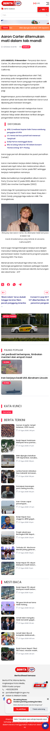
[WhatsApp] (14, 284)
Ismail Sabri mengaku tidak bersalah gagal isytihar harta (25, 619)
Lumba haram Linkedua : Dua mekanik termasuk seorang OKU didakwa (26, 472)
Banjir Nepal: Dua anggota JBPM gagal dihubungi (25, 518)
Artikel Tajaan (9, 316)
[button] (47, 3)
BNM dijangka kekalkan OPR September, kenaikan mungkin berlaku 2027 (27, 457)
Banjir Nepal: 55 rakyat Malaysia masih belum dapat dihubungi (25, 564)
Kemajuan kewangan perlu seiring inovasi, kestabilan (25, 487)
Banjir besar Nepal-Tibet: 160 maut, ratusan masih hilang (26, 649)
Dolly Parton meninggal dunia (19, 142)
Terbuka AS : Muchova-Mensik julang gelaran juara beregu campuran (26, 548)
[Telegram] (20, 284)
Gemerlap (26, 47)
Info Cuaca (9, 9)
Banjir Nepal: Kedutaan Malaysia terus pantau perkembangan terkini (25, 441)
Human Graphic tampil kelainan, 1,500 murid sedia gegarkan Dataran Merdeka (26, 426)
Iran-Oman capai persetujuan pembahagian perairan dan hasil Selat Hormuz (26, 503)
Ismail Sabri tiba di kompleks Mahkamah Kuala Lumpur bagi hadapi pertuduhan (25, 634)
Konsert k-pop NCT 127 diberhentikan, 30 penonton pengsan (39, 300)
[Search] (47, 15)
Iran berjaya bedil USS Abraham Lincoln (24, 377)
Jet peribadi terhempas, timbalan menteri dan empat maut (21, 356)
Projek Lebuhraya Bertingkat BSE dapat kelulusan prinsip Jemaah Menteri (27, 533)
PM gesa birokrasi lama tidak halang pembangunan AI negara (27, 603)
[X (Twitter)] (2, 284)
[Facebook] (8, 284)
